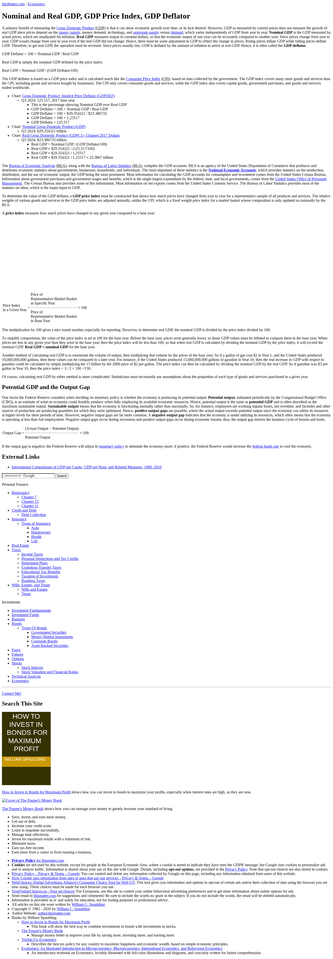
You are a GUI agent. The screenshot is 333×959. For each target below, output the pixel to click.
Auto (35, 528)
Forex (16, 650)
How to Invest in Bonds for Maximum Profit (36, 792)
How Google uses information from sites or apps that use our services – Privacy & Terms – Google (88, 878)
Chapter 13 (30, 501)
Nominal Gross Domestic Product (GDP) (54, 127)
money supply (69, 32)
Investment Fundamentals (31, 610)
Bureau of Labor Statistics (111, 166)
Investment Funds (25, 615)
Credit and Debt (24, 510)
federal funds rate (265, 446)
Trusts (26, 594)
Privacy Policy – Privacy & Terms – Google (45, 874)
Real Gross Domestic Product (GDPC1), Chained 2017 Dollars (71, 135)
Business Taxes (33, 581)
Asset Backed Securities (49, 645)
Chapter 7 (29, 497)
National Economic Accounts (232, 170)
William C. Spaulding (88, 904)
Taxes (16, 550)
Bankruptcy (21, 493)
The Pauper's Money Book (22, 809)
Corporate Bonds (44, 641)
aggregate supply (146, 32)
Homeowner (40, 532)
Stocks (17, 663)
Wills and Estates (34, 589)
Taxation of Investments (39, 576)
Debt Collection (33, 515)
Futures (17, 654)
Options (18, 659)
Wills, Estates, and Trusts (31, 585)
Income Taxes (32, 554)
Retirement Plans (34, 563)
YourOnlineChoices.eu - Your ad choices (43, 891)
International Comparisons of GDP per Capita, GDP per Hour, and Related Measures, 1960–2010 (87, 467)
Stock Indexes (32, 667)
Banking (18, 619)
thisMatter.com (13, 4)
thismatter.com (45, 896)
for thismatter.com (38, 860)
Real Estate (20, 545)
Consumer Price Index (143, 79)
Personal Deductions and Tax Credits (49, 559)
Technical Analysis (26, 676)
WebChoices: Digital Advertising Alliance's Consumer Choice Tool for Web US (73, 882)
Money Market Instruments (52, 637)
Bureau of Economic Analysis (32, 166)
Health (36, 537)
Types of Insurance (36, 523)
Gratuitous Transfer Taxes (41, 567)
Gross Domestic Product (75, 28)
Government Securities (48, 632)
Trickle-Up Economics (38, 940)
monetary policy (111, 446)
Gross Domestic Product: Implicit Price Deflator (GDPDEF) (68, 96)
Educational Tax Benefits (40, 572)
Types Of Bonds (34, 628)
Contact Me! (11, 693)
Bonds (17, 624)
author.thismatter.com (54, 913)
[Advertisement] (166, 253)
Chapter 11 (29, 506)
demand (177, 32)
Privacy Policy (236, 869)
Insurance (19, 519)
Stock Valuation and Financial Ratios (49, 672)
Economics (36, 4)
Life (34, 541)
